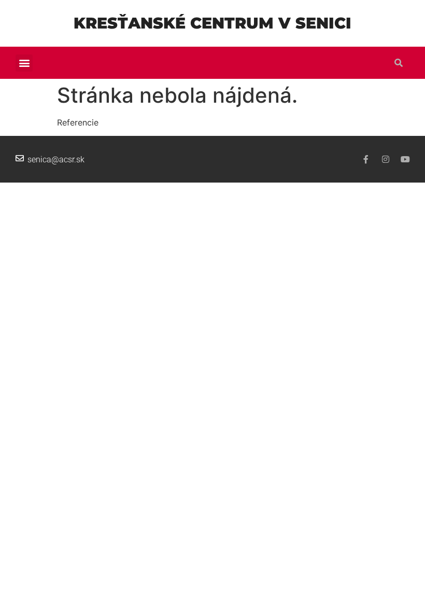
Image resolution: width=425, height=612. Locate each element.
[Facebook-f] (366, 159)
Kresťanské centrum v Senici (212, 23)
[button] (24, 63)
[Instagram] (385, 159)
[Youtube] (405, 159)
